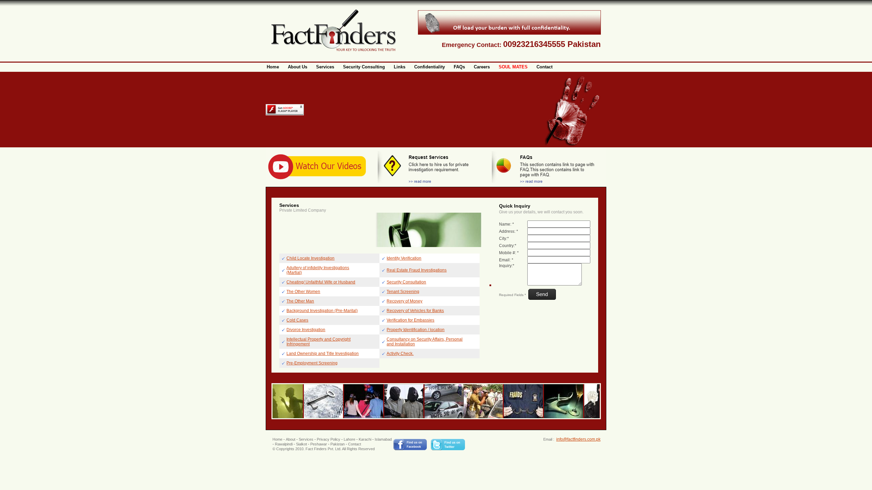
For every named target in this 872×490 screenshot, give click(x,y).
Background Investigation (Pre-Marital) (322, 310)
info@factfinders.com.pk (578, 439)
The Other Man (300, 301)
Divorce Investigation (305, 329)
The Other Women (303, 291)
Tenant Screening (403, 291)
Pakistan (337, 444)
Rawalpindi (284, 444)
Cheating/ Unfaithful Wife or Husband (320, 282)
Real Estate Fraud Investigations (417, 270)
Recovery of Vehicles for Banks (415, 310)
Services (306, 439)
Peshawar (318, 444)
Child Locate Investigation (310, 258)
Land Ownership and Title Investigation (322, 353)
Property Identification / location (416, 329)
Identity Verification (404, 258)
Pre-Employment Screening (312, 363)
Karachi (365, 439)
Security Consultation (406, 282)
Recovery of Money (404, 301)
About (290, 439)
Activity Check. (400, 353)
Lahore (349, 439)
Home (277, 439)
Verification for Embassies (410, 320)
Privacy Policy (328, 439)
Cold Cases (297, 320)
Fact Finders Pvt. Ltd (323, 449)
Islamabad (383, 439)
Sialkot (301, 444)
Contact (354, 444)
